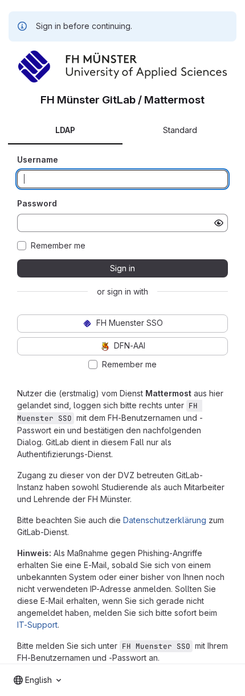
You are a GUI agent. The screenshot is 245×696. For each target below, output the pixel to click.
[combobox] (37, 680)
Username (37, 159)
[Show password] (219, 223)
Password (37, 203)
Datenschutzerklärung (164, 520)
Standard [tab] (180, 130)
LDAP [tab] (65, 130)
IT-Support (37, 624)
